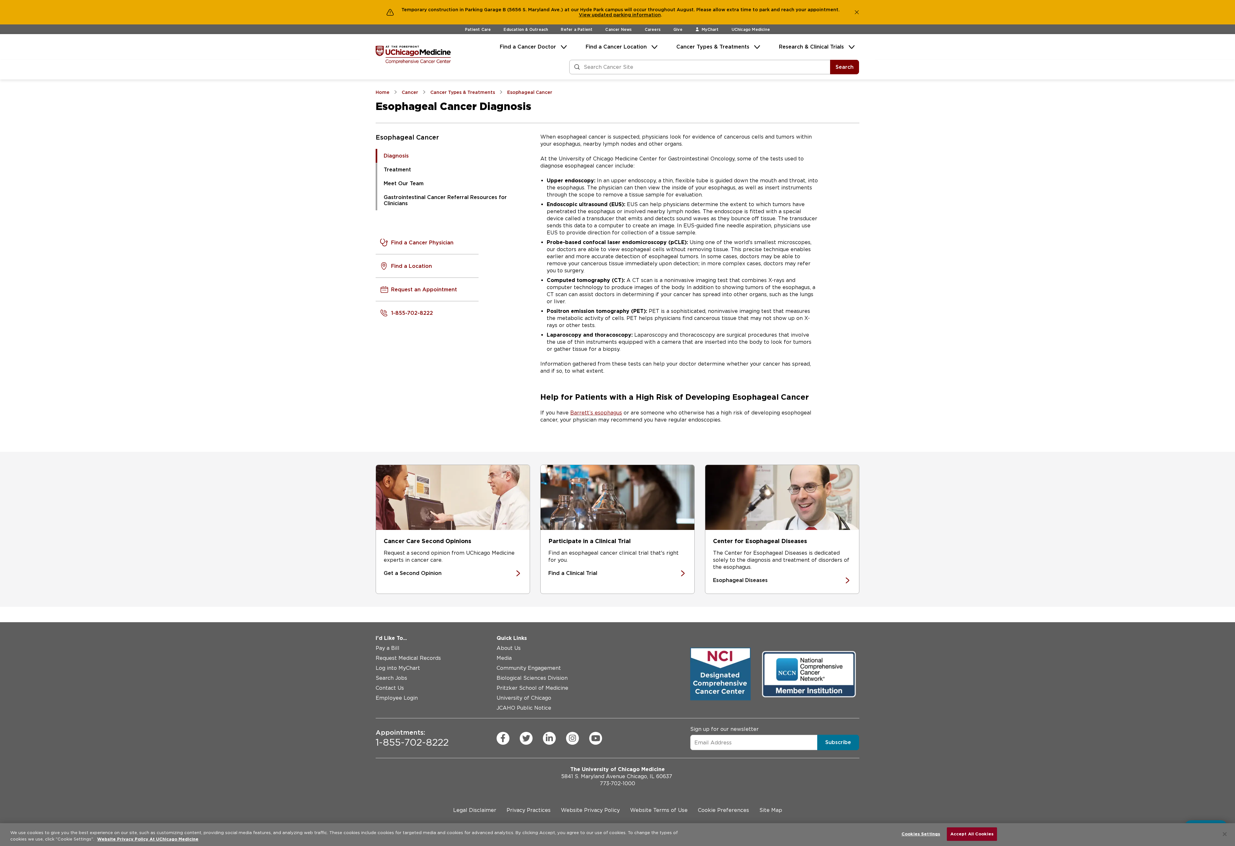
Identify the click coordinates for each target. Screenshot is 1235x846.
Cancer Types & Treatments (712, 47)
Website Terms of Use (659, 810)
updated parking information (626, 14)
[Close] (1225, 834)
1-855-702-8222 (412, 738)
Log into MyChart (398, 668)
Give (677, 29)
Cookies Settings (920, 834)
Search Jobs (391, 678)
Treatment (397, 170)
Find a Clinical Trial (572, 573)
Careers (653, 29)
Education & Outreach (526, 29)
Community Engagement (529, 668)
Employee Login (397, 698)
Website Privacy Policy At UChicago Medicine (147, 839)
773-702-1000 (617, 783)
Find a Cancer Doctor (528, 47)
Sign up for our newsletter (724, 729)
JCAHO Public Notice (524, 708)
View (585, 14)
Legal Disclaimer (474, 810)
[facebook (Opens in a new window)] (503, 738)
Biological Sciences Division (532, 678)
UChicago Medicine (751, 29)
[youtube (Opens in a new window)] (595, 738)
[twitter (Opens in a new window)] (526, 738)
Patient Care (478, 29)
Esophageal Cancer (407, 137)
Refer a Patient (576, 29)
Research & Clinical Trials (811, 47)
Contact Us (390, 688)
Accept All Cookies (971, 834)
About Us (509, 648)
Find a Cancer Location (616, 47)
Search (845, 67)
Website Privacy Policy (590, 810)
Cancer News (618, 29)
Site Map (770, 810)
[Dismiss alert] (856, 12)
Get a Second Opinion (413, 573)
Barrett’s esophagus (596, 413)
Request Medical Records (408, 658)
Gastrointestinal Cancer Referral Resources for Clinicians (445, 200)
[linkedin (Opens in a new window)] (549, 738)
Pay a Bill (387, 648)
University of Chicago (524, 698)
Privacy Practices (529, 810)
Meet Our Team (404, 183)
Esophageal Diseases (740, 580)
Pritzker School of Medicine (532, 688)
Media (504, 658)
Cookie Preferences (723, 810)
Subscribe (838, 742)
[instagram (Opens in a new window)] (572, 738)
